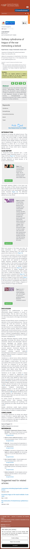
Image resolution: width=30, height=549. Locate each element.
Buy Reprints (10, 23)
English (4, 28)
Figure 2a (14, 191)
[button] (27, 7)
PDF (25, 23)
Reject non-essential (15, 541)
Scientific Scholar (10, 519)
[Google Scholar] (10, 435)
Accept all (15, 545)
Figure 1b (20, 253)
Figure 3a (22, 274)
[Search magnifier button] (28, 13)
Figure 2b (19, 267)
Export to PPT (8, 180)
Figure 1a (12, 156)
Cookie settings (15, 538)
